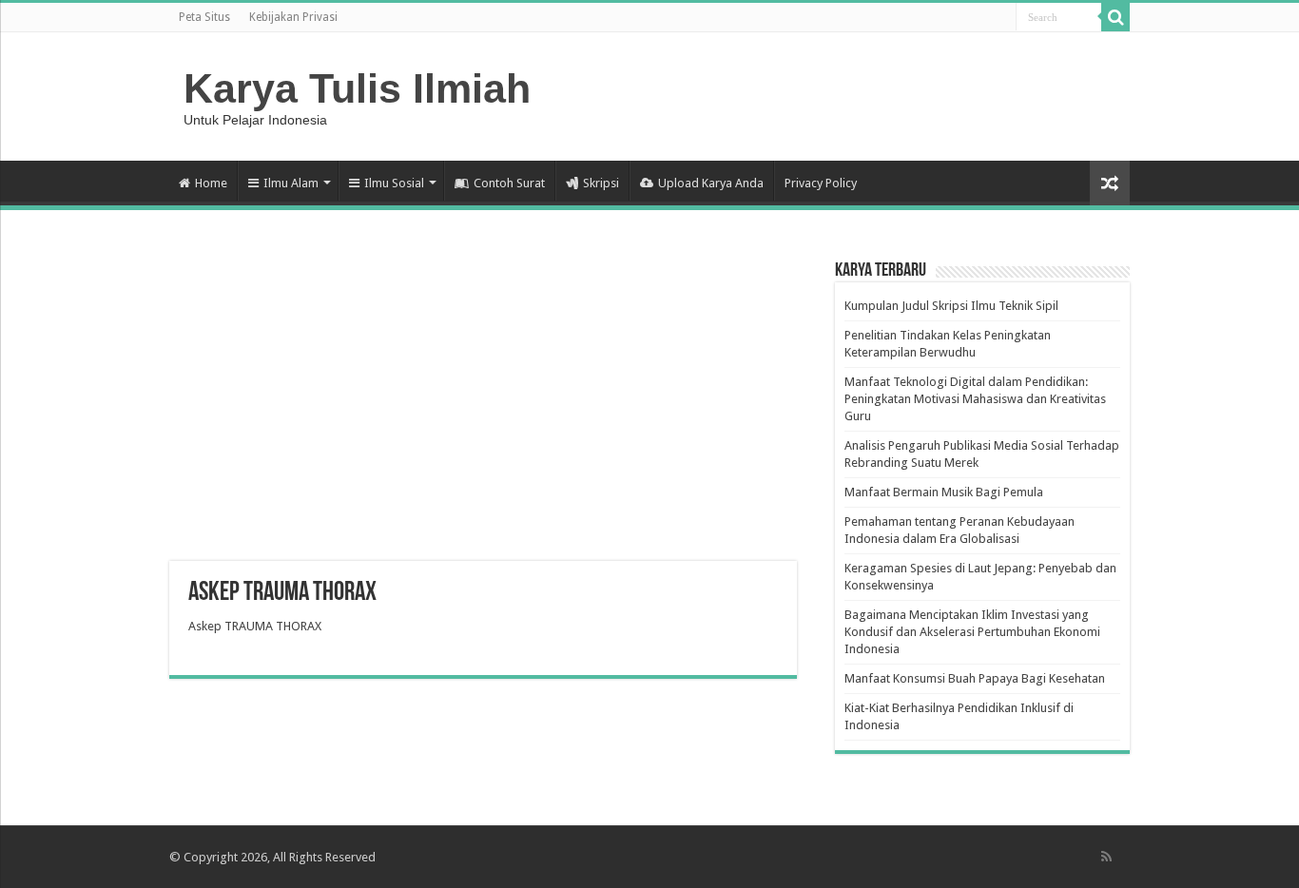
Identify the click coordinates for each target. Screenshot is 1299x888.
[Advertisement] (483, 409)
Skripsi (601, 183)
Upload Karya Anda (711, 183)
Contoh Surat (509, 183)
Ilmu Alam (291, 183)
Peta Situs (204, 17)
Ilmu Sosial (394, 183)
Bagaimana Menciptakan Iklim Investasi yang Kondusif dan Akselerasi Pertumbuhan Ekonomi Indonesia (972, 632)
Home (211, 183)
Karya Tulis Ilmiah (357, 88)
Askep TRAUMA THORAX (254, 626)
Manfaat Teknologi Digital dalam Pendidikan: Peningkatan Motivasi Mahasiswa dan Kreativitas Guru (975, 399)
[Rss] (1106, 856)
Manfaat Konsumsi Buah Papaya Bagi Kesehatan (974, 678)
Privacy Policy (821, 183)
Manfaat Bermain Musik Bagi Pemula (943, 492)
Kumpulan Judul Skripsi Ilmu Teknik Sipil (951, 306)
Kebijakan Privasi (293, 17)
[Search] (1115, 17)
